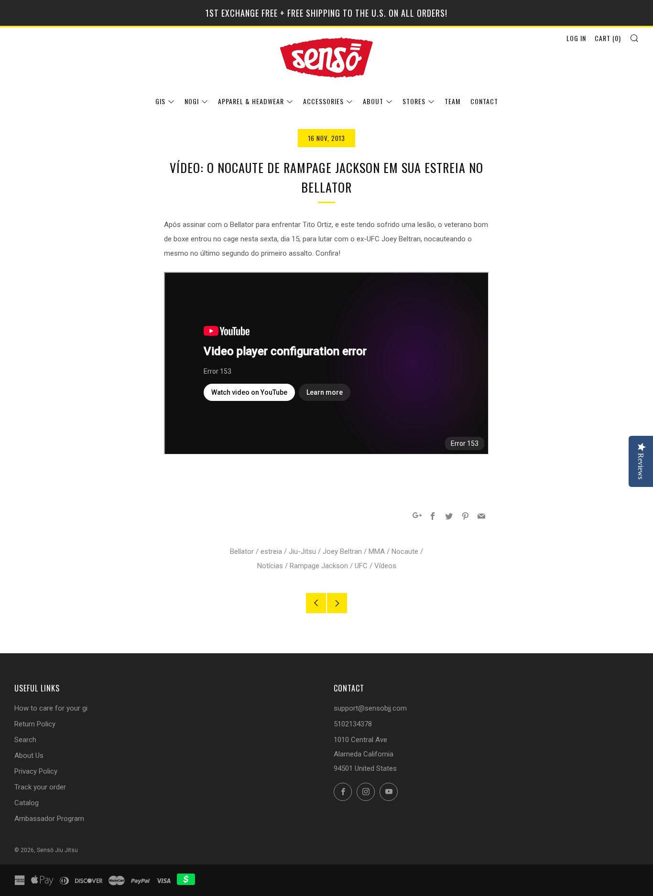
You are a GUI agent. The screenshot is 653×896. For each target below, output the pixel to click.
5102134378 (353, 724)
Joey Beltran (342, 551)
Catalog (26, 803)
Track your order (40, 787)
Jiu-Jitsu (302, 551)
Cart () (608, 38)
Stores (414, 101)
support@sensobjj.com (370, 708)
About (373, 101)
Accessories (323, 101)
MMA (377, 551)
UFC (361, 565)
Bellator (242, 551)
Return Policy (34, 724)
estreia (271, 551)
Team (452, 101)
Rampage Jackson (319, 565)
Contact (484, 101)
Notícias (270, 565)
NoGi (192, 101)
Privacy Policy (35, 771)
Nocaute (405, 551)
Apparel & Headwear (251, 101)
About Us (29, 755)
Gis (160, 101)
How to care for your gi (50, 708)
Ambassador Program (49, 818)
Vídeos (385, 565)
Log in (576, 38)
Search (25, 739)
